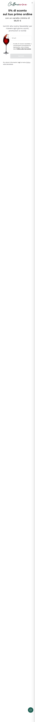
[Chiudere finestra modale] (32, 3)
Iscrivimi (21, 56)
